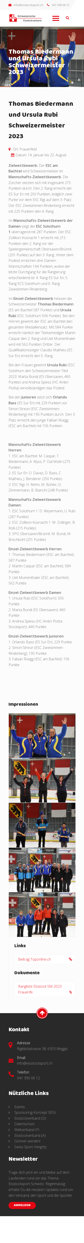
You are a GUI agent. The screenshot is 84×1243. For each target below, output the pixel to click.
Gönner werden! (26, 1141)
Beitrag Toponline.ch (34, 959)
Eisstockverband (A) (29, 1135)
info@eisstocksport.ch (28, 5)
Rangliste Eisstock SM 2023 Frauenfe (40, 989)
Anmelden (22, 1205)
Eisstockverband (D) (29, 1118)
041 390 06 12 (60, 5)
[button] (55, 21)
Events (19, 1106)
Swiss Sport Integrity (30, 1146)
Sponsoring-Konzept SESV (34, 1112)
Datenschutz (24, 1124)
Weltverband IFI (26, 1129)
